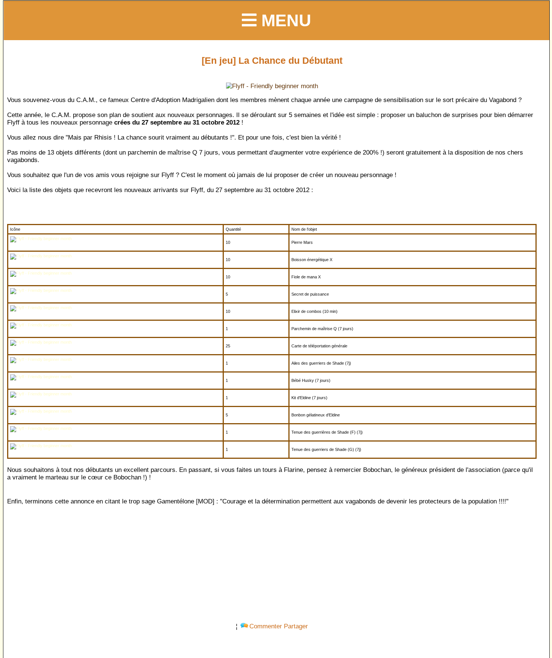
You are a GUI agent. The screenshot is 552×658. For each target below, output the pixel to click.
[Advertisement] (272, 562)
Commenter (265, 626)
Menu (283, 20)
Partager (296, 626)
